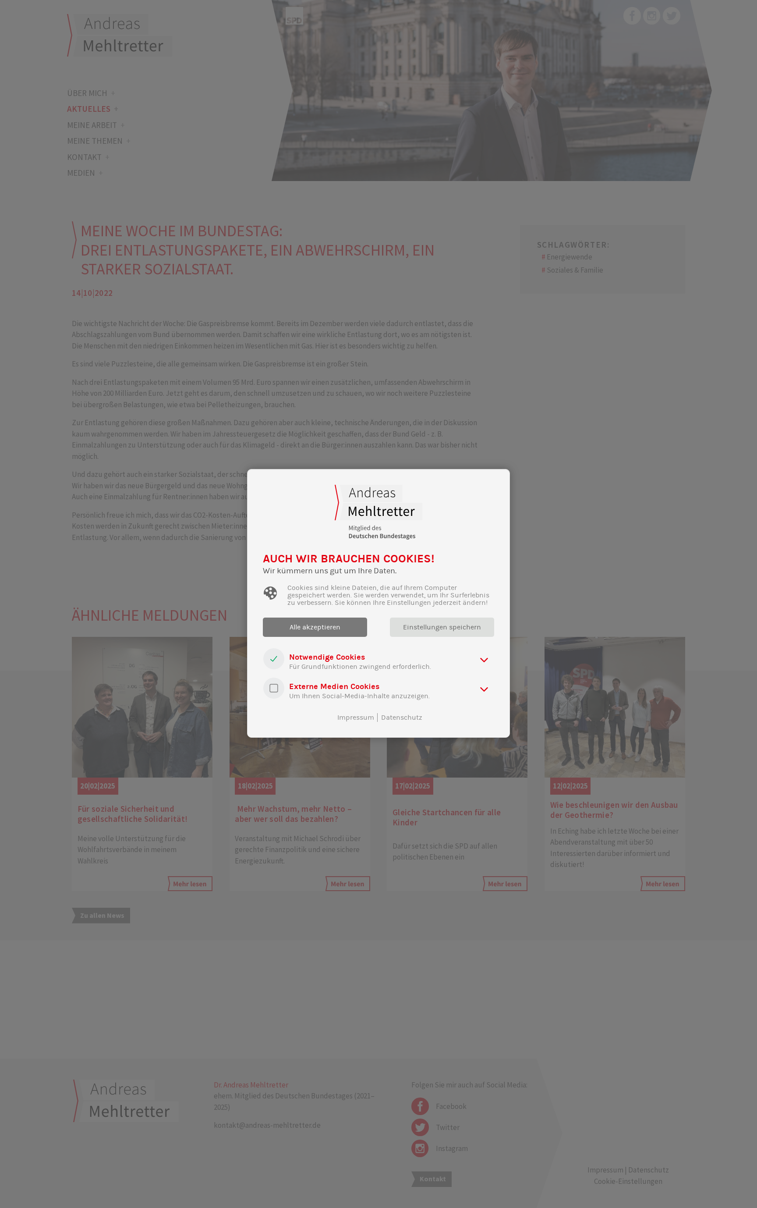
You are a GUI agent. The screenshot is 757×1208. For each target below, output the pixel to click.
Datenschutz (401, 717)
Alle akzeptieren (315, 627)
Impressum (355, 717)
